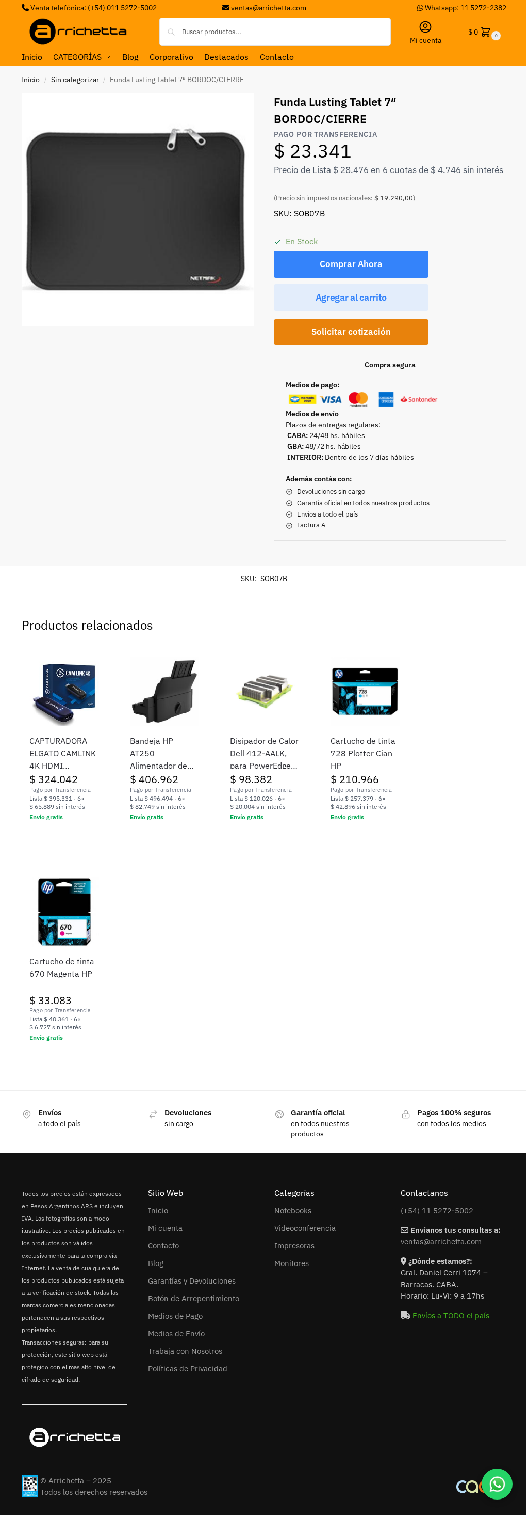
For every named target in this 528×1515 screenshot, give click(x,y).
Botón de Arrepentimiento (193, 1298)
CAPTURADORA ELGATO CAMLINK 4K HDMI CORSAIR (62, 754)
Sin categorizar (75, 79)
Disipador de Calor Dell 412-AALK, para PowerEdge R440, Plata (264, 754)
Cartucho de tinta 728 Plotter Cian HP (363, 753)
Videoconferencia (305, 1228)
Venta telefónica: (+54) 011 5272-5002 (93, 7)
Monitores (291, 1263)
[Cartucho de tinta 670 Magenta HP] (64, 912)
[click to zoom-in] (138, 209)
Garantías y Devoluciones (192, 1281)
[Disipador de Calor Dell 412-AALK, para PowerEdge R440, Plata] (265, 691)
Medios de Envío (176, 1333)
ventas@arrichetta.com (268, 7)
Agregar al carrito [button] (64, 839)
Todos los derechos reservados (93, 1492)
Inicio (30, 79)
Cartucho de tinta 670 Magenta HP (61, 967)
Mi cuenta (425, 40)
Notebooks (292, 1210)
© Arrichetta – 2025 (75, 1481)
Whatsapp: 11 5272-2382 (464, 7)
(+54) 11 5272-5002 (437, 1210)
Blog (155, 1263)
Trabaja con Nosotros (185, 1351)
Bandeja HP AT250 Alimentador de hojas (158, 754)
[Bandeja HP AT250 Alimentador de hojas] (165, 691)
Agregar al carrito (351, 297)
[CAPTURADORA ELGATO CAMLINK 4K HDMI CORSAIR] (64, 691)
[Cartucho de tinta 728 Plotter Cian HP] (365, 691)
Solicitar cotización (351, 331)
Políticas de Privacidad (187, 1368)
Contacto (163, 1246)
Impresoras (294, 1246)
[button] (483, 32)
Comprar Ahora (351, 264)
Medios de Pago (175, 1316)
